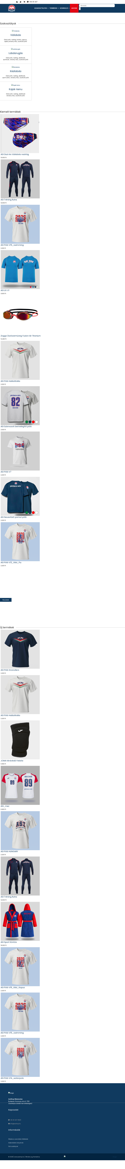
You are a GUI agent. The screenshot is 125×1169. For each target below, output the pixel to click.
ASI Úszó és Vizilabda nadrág (15, 154)
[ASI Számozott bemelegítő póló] (62, 405)
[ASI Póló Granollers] (62, 649)
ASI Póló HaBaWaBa (10, 381)
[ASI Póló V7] (62, 451)
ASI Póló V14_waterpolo (12, 1078)
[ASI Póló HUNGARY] (62, 830)
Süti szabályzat (13, 1146)
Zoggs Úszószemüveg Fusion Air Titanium (21, 335)
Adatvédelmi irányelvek (15, 1143)
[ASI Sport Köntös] (62, 921)
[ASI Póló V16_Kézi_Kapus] (62, 966)
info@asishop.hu (15, 1123)
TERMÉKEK (53, 8)
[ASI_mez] (62, 785)
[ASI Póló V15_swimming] (62, 224)
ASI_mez (5, 806)
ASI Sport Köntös (9, 942)
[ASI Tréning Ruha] (62, 178)
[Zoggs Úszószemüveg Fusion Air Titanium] (62, 315)
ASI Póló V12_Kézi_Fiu (11, 562)
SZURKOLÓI (64, 8)
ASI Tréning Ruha (9, 199)
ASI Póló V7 (6, 471)
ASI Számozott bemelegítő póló (16, 426)
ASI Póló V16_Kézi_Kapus (13, 987)
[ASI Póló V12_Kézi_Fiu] (62, 541)
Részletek (6, 600)
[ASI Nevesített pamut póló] (62, 496)
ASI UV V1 (5, 290)
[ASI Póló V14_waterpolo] (62, 1057)
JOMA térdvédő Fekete (12, 760)
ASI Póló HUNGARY (9, 851)
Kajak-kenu (15, 89)
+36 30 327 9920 (15, 1120)
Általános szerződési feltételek (18, 1139)
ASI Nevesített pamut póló (14, 517)
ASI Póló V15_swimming (12, 245)
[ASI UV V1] (62, 269)
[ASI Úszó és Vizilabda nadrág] (62, 133)
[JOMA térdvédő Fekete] (62, 739)
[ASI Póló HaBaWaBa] (62, 360)
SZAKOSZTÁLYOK (40, 8)
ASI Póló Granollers (10, 670)
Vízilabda (15, 35)
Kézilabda (15, 71)
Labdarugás (16, 53)
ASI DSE (74, 8)
